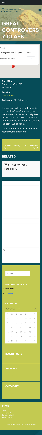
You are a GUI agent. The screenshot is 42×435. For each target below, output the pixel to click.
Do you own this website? (8, 58)
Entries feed (6, 413)
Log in (4, 411)
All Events (9, 293)
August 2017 (10, 373)
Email (6, 232)
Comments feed (8, 415)
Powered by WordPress (15, 424)
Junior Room (8, 95)
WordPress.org (7, 417)
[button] (13, 67)
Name (6, 222)
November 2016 (11, 376)
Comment (7, 195)
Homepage (9, 390)
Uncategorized (11, 394)
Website (7, 241)
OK (31, 58)
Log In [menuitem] (3, 2)
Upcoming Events (15, 167)
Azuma (33, 424)
